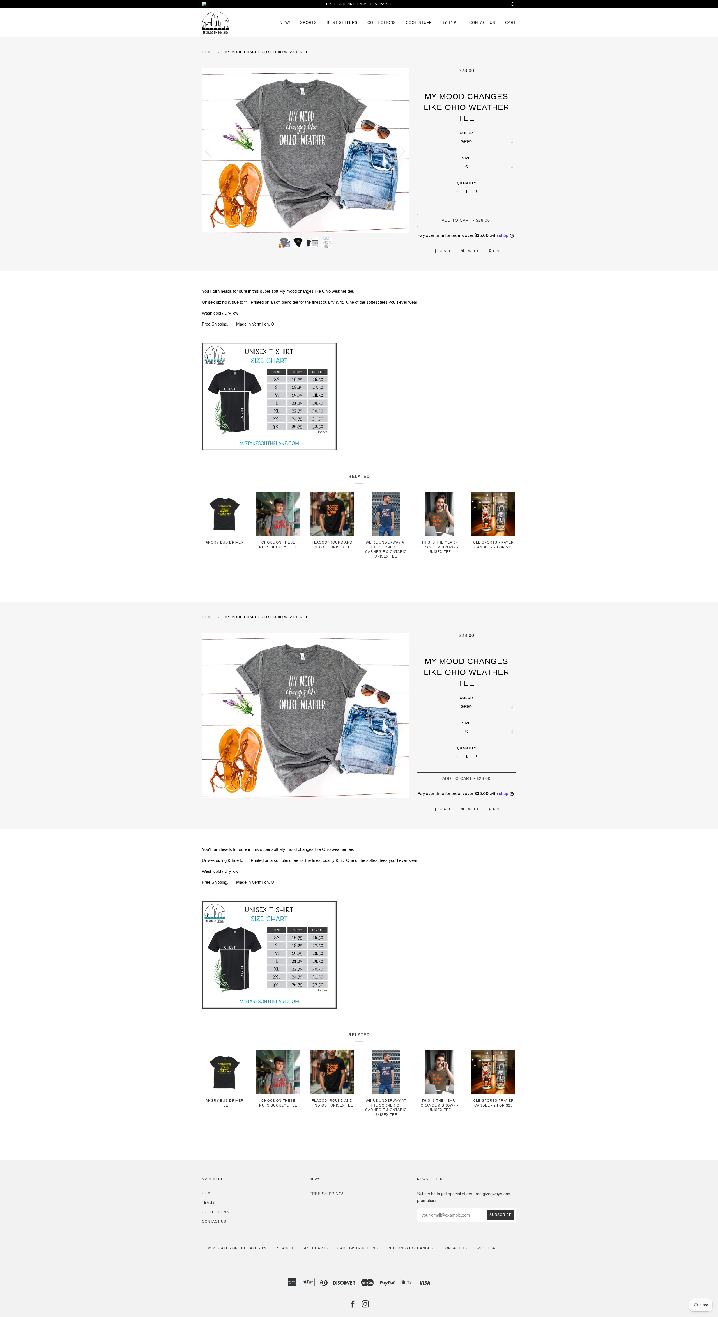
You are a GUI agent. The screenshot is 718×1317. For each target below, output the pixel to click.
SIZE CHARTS (315, 1248)
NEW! (285, 22)
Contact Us (482, 22)
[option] (305, 150)
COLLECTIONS (381, 22)
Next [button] (398, 150)
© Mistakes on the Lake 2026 (238, 1248)
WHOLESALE (488, 1248)
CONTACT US (214, 1222)
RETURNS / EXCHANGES (410, 1248)
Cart (510, 22)
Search (285, 1248)
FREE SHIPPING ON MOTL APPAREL (359, 4)
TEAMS (208, 1202)
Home (207, 52)
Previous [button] (211, 150)
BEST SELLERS (342, 22)
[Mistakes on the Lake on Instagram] (365, 1306)
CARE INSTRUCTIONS (357, 1248)
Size (466, 158)
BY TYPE (450, 22)
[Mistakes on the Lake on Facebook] (352, 1306)
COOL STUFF (419, 22)
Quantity (466, 183)
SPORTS (308, 22)
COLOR (466, 133)
